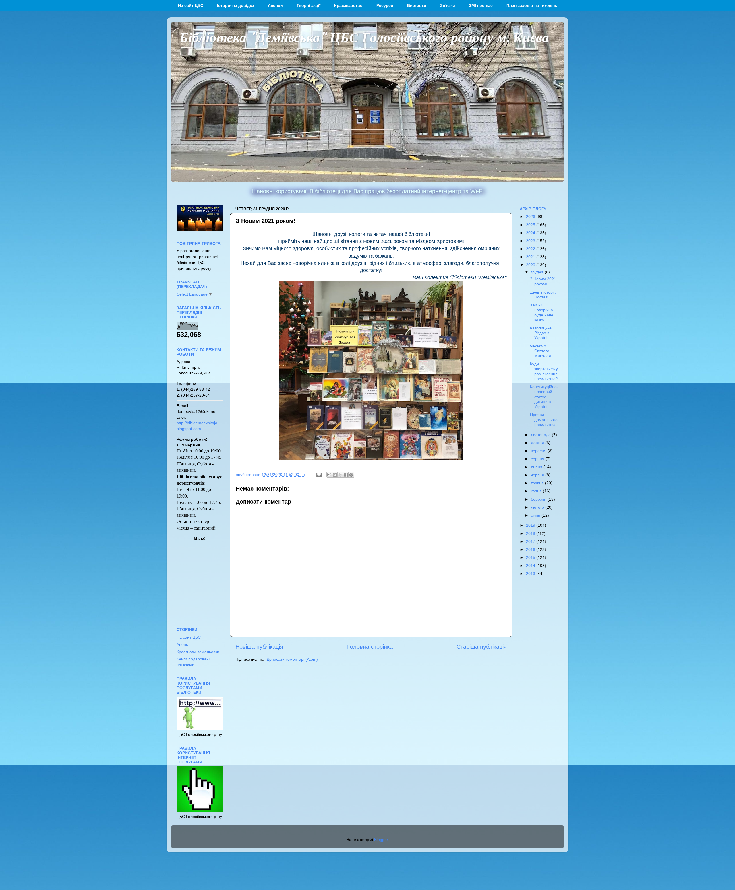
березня (539, 499)
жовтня (538, 442)
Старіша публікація (482, 647)
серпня (538, 458)
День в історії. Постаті (543, 294)
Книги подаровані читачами (193, 661)
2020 (531, 265)
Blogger (381, 839)
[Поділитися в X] (340, 475)
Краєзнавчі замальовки (198, 652)
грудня (538, 272)
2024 (531, 232)
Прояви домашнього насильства (544, 419)
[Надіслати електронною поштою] (329, 475)
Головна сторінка (370, 647)
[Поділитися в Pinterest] (351, 475)
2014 (531, 565)
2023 (531, 240)
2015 (531, 557)
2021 (531, 256)
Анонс (182, 644)
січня (536, 515)
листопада (541, 434)
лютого (538, 507)
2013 (531, 573)
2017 (531, 541)
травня (538, 483)
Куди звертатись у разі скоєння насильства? (544, 371)
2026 (531, 216)
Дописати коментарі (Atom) (292, 659)
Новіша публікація (259, 647)
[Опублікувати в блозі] (335, 475)
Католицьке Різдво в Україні (541, 333)
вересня (539, 450)
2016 (531, 549)
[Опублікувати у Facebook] (346, 475)
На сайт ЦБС (189, 637)
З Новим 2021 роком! (543, 281)
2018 (531, 533)
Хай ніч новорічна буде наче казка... (541, 312)
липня (537, 467)
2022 (531, 248)
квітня (537, 491)
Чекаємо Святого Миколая (540, 351)
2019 (531, 525)
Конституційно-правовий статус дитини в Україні (544, 396)
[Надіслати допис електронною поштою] (318, 474)
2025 (531, 224)
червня (538, 475)
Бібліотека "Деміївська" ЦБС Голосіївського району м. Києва (364, 37)
